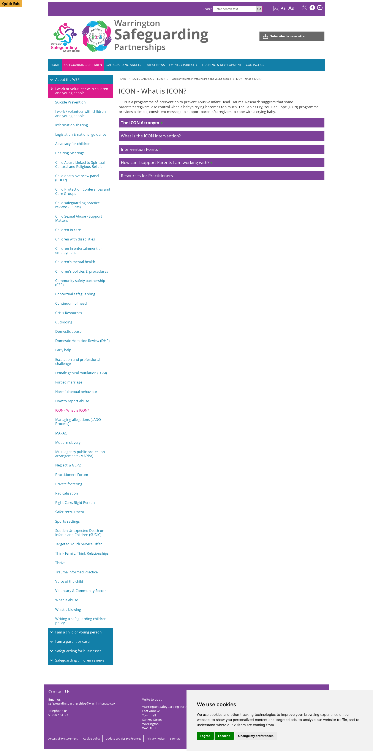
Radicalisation (66, 493)
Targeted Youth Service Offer (78, 544)
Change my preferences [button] (255, 736)
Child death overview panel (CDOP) (77, 177)
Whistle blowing (68, 609)
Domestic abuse (68, 331)
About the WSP (67, 79)
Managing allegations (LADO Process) (78, 421)
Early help (63, 350)
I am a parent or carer (73, 641)
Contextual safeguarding (75, 294)
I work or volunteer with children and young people (81, 90)
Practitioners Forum (71, 474)
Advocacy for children (72, 143)
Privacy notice (155, 738)
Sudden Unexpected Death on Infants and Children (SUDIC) (79, 532)
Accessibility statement (63, 738)
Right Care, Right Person (75, 502)
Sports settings (67, 521)
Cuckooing (63, 322)
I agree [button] (205, 736)
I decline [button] (224, 736)
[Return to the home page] (161, 51)
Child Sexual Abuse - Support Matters (78, 218)
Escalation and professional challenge (77, 361)
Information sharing (71, 125)
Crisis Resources (68, 312)
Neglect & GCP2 (68, 465)
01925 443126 (58, 715)
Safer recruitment (69, 511)
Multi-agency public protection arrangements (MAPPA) (80, 453)
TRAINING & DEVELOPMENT (222, 65)
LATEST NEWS (155, 65)
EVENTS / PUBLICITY (183, 65)
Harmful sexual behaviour (76, 391)
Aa (276, 8)
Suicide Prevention (70, 102)
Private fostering (68, 484)
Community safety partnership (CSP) (80, 282)
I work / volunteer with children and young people (80, 113)
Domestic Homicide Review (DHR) (82, 340)
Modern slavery (68, 442)
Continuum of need (71, 303)
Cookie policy (91, 738)
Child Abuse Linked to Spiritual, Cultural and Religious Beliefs (80, 164)
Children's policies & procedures (81, 271)
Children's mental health (75, 261)
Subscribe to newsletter (288, 36)
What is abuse (66, 600)
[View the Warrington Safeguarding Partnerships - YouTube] (319, 8)
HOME (55, 65)
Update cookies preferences (123, 738)
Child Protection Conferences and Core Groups (82, 191)
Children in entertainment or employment (78, 250)
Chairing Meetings (70, 153)
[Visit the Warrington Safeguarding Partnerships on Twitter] (304, 8)
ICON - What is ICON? (72, 410)
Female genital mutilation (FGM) (81, 373)
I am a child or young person (78, 632)
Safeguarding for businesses (78, 651)
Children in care (68, 230)
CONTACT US (255, 65)
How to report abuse (72, 401)
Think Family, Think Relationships (82, 553)
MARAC (61, 433)
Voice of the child (69, 581)
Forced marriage (68, 382)
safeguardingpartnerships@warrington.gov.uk (81, 703)
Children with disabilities (75, 239)
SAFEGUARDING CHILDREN (83, 65)
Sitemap (175, 738)
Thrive (60, 562)
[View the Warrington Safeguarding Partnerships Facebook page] (312, 8)
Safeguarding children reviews (79, 660)
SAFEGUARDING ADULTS (123, 65)
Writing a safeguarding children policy (80, 620)
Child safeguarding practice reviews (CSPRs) (77, 204)
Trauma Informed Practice (76, 572)
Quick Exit (11, 3)
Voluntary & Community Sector (80, 590)
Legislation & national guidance (80, 134)
